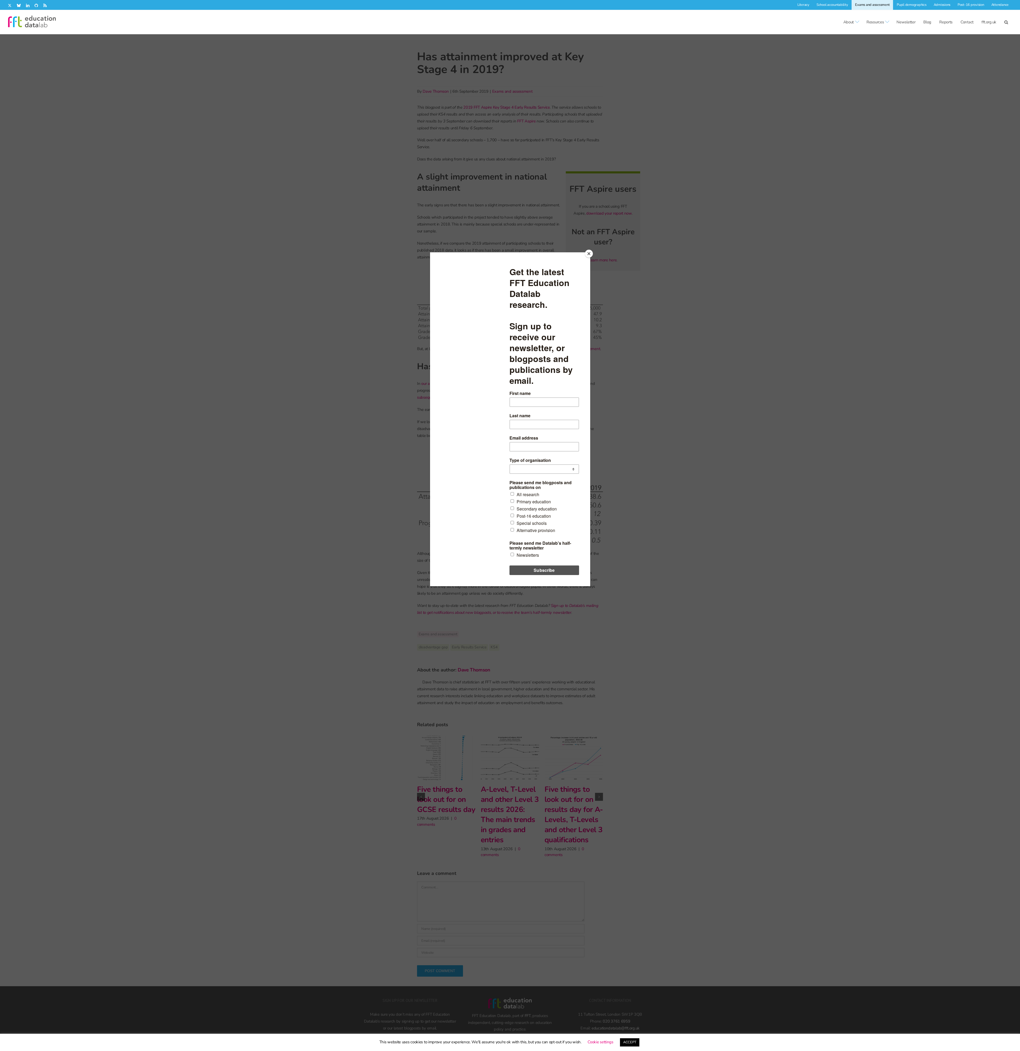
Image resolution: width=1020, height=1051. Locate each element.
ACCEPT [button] (629, 1042)
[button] (1006, 22)
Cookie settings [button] (600, 1042)
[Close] (589, 254)
